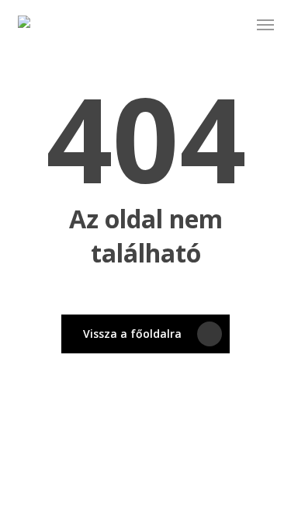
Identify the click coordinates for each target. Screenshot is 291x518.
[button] (265, 25)
